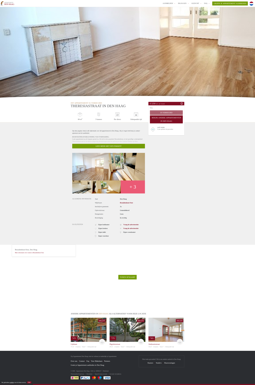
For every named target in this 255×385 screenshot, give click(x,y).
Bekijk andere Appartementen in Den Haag (166, 119)
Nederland (106, 371)
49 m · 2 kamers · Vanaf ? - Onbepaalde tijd (122, 347)
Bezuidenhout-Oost (126, 203)
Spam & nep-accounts (101, 374)
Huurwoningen (169, 363)
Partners (107, 361)
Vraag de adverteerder (131, 224)
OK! (29, 382)
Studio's (159, 363)
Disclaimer (89, 374)
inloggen (182, 3)
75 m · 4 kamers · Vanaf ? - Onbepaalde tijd (83, 347)
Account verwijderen (115, 374)
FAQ (205, 3)
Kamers (150, 363)
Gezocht (195, 3)
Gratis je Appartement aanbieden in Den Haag (87, 365)
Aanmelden (168, 3)
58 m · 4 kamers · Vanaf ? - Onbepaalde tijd (161, 347)
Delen (102, 321)
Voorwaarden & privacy (78, 374)
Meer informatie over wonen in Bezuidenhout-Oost (29, 252)
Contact (82, 361)
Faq (87, 361)
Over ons (74, 361)
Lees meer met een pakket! (109, 146)
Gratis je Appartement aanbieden (230, 3)
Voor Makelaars (96, 361)
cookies (12, 382)
